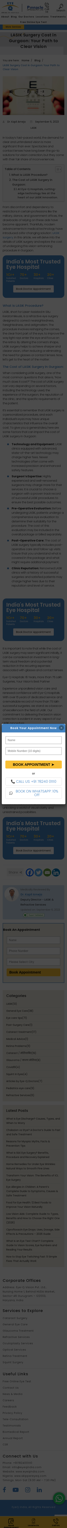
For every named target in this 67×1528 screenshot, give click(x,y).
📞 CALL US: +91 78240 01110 (33, 781)
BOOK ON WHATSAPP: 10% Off (37, 793)
